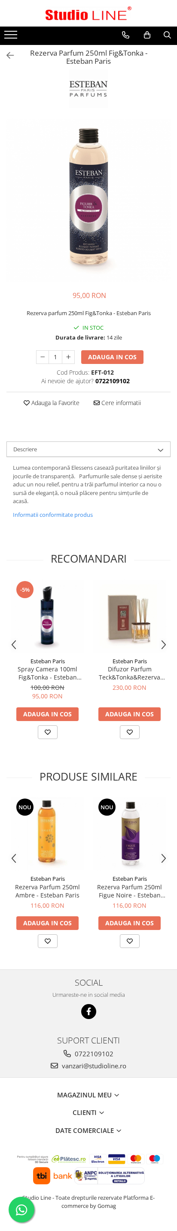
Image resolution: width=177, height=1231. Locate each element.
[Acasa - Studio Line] (88, 13)
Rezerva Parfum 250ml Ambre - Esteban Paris (47, 891)
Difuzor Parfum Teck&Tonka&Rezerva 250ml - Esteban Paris (129, 673)
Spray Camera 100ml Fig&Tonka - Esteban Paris (47, 673)
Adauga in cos (112, 357)
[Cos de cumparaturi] (147, 35)
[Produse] (11, 37)
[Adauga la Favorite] (48, 732)
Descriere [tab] (25, 449)
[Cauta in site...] (167, 35)
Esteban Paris (48, 661)
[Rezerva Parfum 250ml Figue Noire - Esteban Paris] (129, 833)
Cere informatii (120, 403)
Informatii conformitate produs (53, 515)
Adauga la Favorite (54, 403)
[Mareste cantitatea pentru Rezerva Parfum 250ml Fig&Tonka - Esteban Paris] (68, 357)
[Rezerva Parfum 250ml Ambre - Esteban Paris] (47, 833)
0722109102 (93, 1053)
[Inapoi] (6, 55)
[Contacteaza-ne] (125, 35)
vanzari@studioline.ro (93, 1065)
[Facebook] (88, 1011)
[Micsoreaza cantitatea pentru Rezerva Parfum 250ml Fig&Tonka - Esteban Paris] (42, 357)
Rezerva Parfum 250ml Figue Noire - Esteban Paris (129, 891)
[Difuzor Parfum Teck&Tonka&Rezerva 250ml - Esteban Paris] (129, 616)
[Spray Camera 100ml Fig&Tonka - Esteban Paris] (47, 616)
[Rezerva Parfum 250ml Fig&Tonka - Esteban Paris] (88, 200)
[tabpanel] (88, 200)
